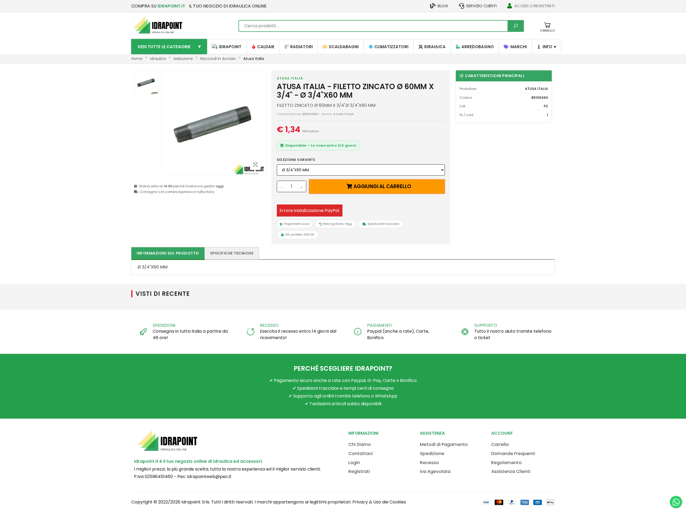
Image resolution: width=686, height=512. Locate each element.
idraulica (158, 58)
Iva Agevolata (435, 471)
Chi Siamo (359, 444)
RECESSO (269, 325)
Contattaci (360, 453)
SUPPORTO (485, 325)
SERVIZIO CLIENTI (481, 6)
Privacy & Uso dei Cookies (379, 502)
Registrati (359, 471)
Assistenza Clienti (510, 471)
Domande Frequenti (513, 453)
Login (354, 463)
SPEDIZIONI (164, 325)
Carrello (500, 444)
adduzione (183, 58)
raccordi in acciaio (218, 58)
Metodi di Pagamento (444, 444)
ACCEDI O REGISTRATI (534, 6)
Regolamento (506, 463)
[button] (547, 30)
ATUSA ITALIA (290, 78)
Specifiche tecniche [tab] (231, 253)
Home (137, 58)
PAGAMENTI (379, 325)
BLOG (443, 6)
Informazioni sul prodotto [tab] (168, 253)
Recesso (429, 463)
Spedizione (432, 453)
